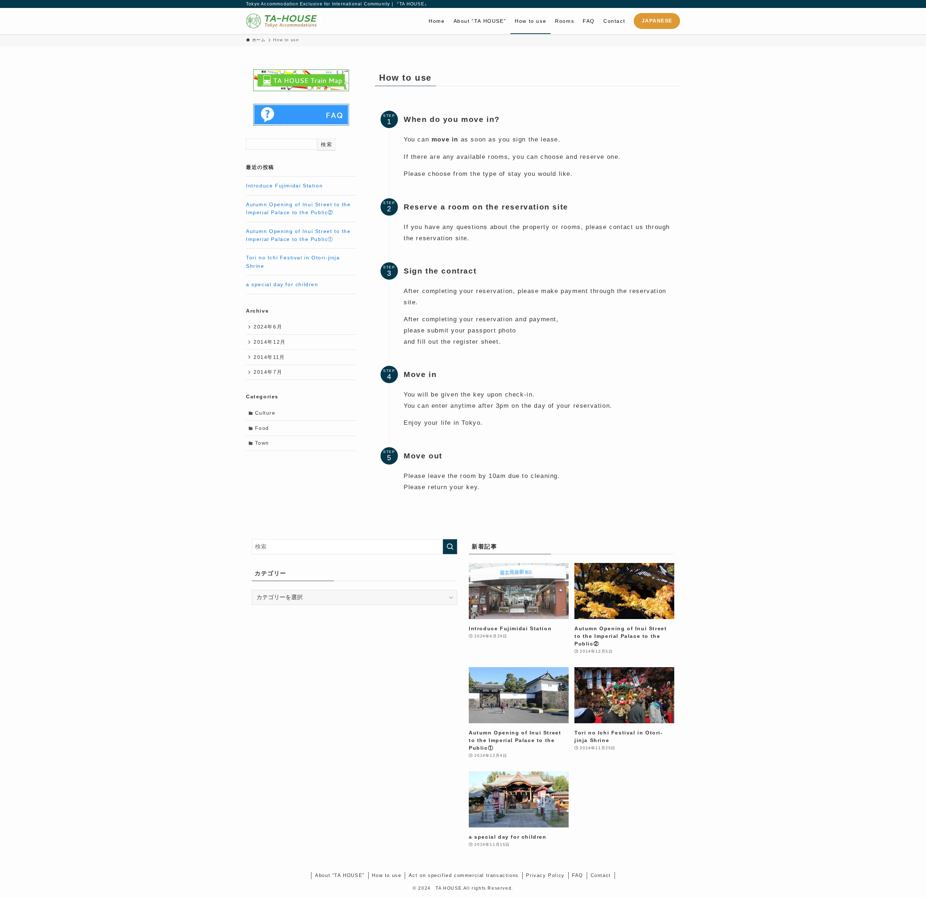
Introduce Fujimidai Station (284, 186)
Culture (265, 413)
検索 (326, 144)
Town (262, 443)
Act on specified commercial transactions (464, 875)
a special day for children (282, 284)
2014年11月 (269, 357)
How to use (386, 875)
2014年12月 (270, 342)
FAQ (577, 875)
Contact (601, 875)
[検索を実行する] (450, 546)
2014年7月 (268, 372)
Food (262, 428)
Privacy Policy (545, 875)
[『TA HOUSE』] (283, 21)
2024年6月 (268, 327)
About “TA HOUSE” (340, 875)
